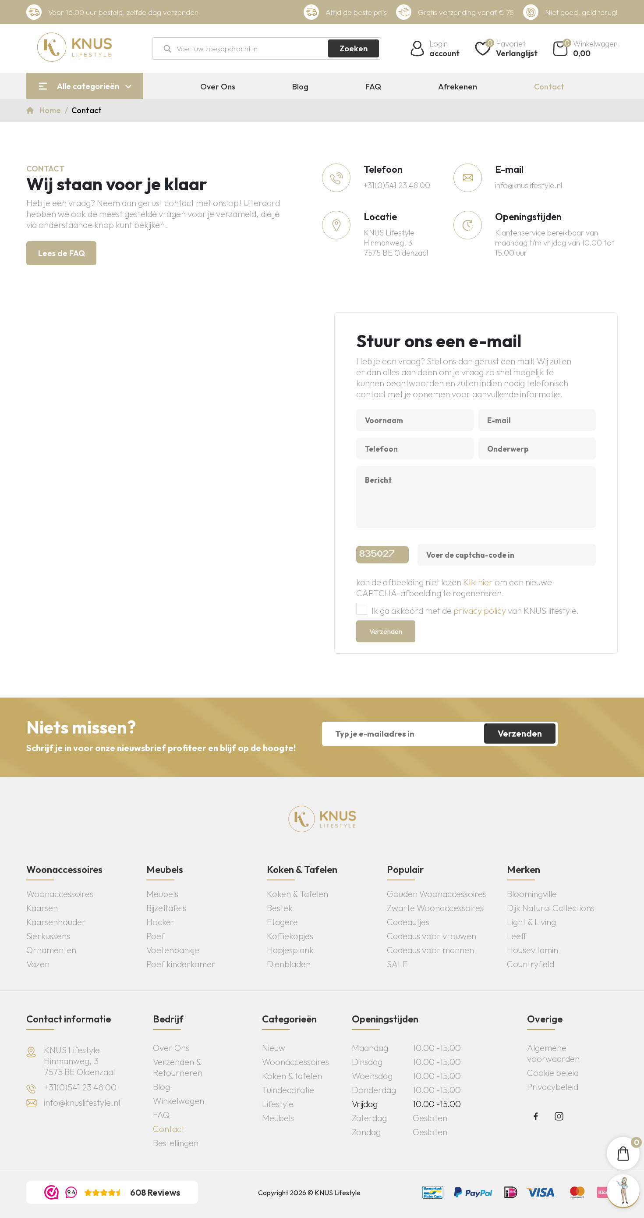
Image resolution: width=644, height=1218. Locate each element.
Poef (155, 935)
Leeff (517, 935)
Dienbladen (289, 963)
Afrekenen (457, 87)
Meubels (162, 893)
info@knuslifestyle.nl (528, 185)
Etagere (282, 921)
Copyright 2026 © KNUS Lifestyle (309, 1192)
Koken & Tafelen (297, 893)
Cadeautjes (408, 921)
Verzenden (385, 631)
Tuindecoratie (288, 1089)
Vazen (38, 963)
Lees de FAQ (61, 253)
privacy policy (479, 610)
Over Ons (217, 87)
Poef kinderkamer (181, 963)
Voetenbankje (172, 949)
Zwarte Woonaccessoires (435, 907)
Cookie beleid (553, 1072)
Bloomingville (532, 893)
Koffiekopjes (290, 935)
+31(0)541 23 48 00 (397, 185)
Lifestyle (278, 1103)
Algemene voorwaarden (553, 1053)
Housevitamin (532, 949)
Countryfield (530, 963)
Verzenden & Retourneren (177, 1067)
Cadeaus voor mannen (430, 949)
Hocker (160, 921)
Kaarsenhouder (56, 921)
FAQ (373, 87)
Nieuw (273, 1047)
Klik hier (478, 582)
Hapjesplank (290, 949)
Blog (300, 87)
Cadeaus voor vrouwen (431, 935)
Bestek (280, 907)
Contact (549, 87)
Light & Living (531, 921)
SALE (397, 963)
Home (51, 110)
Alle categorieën (88, 86)
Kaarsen (42, 907)
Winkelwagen (178, 1100)
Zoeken (354, 48)
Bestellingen (175, 1142)
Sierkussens (48, 935)
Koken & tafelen (292, 1075)
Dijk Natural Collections (550, 907)
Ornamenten (51, 949)
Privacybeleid (552, 1086)
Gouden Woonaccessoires (436, 893)
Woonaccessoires (59, 893)
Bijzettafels (166, 907)
